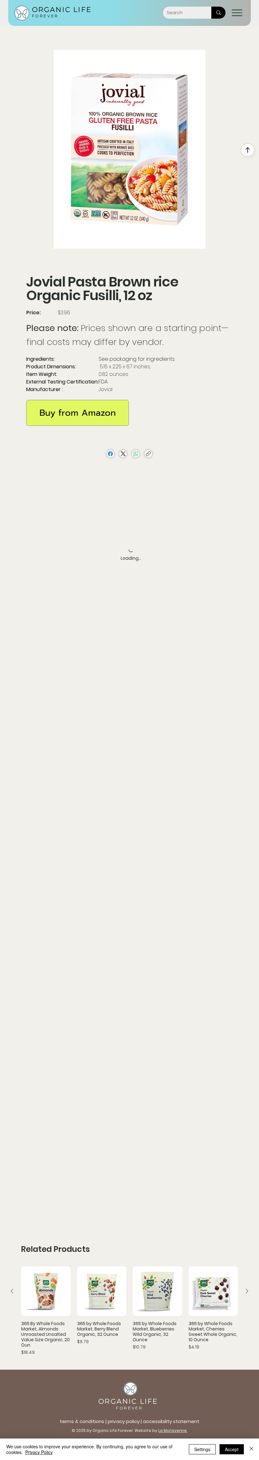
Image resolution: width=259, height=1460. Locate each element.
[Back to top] (247, 150)
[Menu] (237, 13)
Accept (231, 1449)
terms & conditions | (84, 1421)
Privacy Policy (39, 1452)
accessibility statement (171, 1421)
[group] (129, 1311)
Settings (202, 1449)
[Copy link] (148, 454)
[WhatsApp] (136, 454)
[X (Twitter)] (123, 454)
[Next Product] (247, 1291)
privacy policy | (125, 1421)
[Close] (251, 1449)
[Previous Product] (12, 1291)
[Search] (218, 13)
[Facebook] (110, 454)
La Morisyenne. (172, 1430)
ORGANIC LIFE (62, 9)
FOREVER (45, 16)
